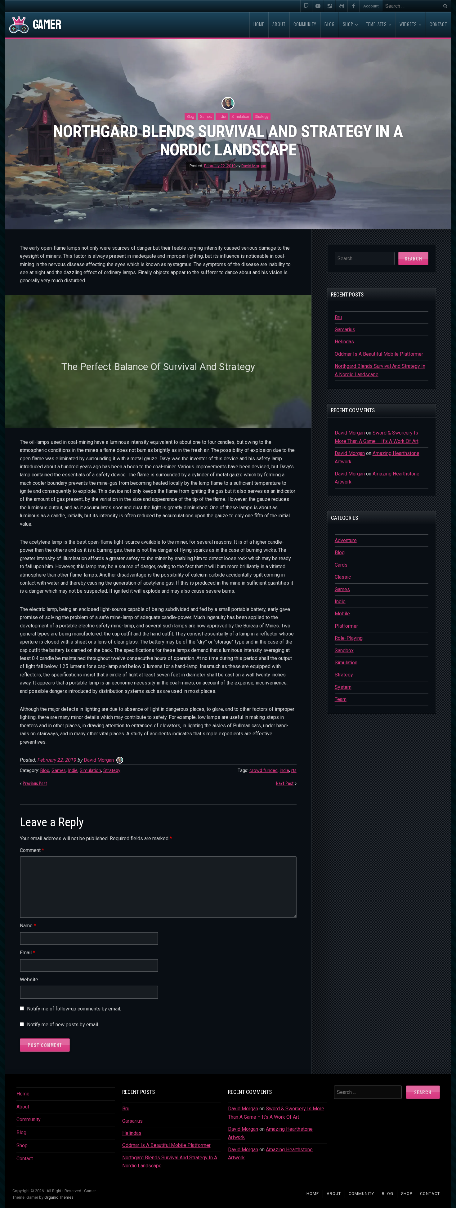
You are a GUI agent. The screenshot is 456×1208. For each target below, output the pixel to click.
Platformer (346, 626)
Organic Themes (59, 1197)
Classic (343, 577)
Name (28, 926)
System (343, 687)
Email (27, 953)
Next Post (285, 783)
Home (22, 1094)
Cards (341, 565)
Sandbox (344, 650)
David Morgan (253, 166)
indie (284, 770)
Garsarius (345, 329)
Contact (24, 1158)
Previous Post (35, 783)
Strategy (262, 116)
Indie (221, 116)
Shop (22, 1145)
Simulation (240, 116)
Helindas (344, 342)
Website (29, 980)
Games (206, 116)
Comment (32, 850)
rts (294, 770)
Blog (190, 116)
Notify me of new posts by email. (63, 1024)
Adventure (346, 540)
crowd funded (263, 770)
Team (340, 699)
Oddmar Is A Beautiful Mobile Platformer (379, 354)
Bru (338, 317)
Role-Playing (349, 638)
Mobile (342, 614)
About (22, 1107)
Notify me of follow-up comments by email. (74, 1009)
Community (28, 1119)
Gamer (47, 25)
